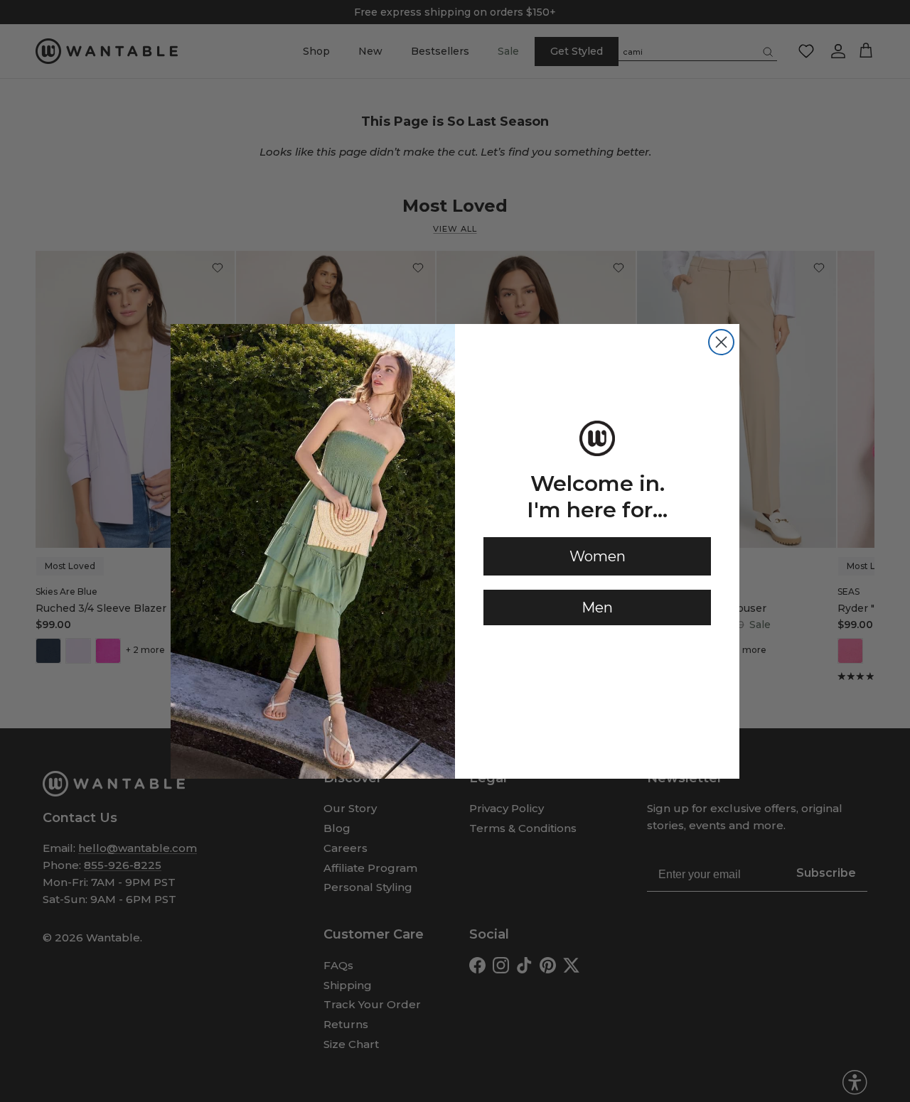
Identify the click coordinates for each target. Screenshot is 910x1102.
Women (597, 556)
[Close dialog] (721, 342)
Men (597, 607)
